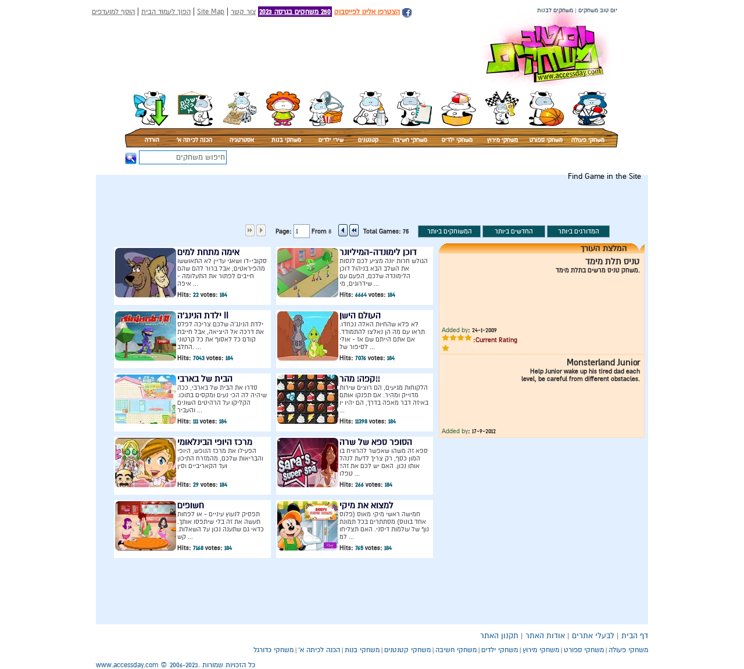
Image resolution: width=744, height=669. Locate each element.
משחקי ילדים (457, 139)
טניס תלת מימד (612, 261)
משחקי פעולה (587, 139)
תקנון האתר (499, 636)
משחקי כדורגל (273, 650)
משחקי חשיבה (410, 139)
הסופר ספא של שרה (375, 442)
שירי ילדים (331, 139)
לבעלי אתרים (593, 636)
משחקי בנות (286, 139)
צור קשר (243, 12)
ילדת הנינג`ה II (202, 315)
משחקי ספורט (546, 139)
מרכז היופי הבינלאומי (214, 442)
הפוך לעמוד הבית (166, 12)
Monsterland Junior (603, 362)
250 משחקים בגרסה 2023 (295, 12)
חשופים (190, 505)
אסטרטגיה (242, 139)
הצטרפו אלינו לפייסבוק (367, 12)
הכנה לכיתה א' (194, 139)
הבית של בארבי (205, 378)
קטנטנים (368, 139)
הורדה (152, 139)
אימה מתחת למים (208, 252)
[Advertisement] (434, 207)
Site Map (210, 12)
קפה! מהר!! (359, 378)
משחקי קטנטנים (407, 650)
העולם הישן (360, 315)
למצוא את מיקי (366, 505)
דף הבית (634, 636)
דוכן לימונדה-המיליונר (378, 252)
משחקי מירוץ (502, 139)
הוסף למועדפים (113, 12)
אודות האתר (545, 636)
